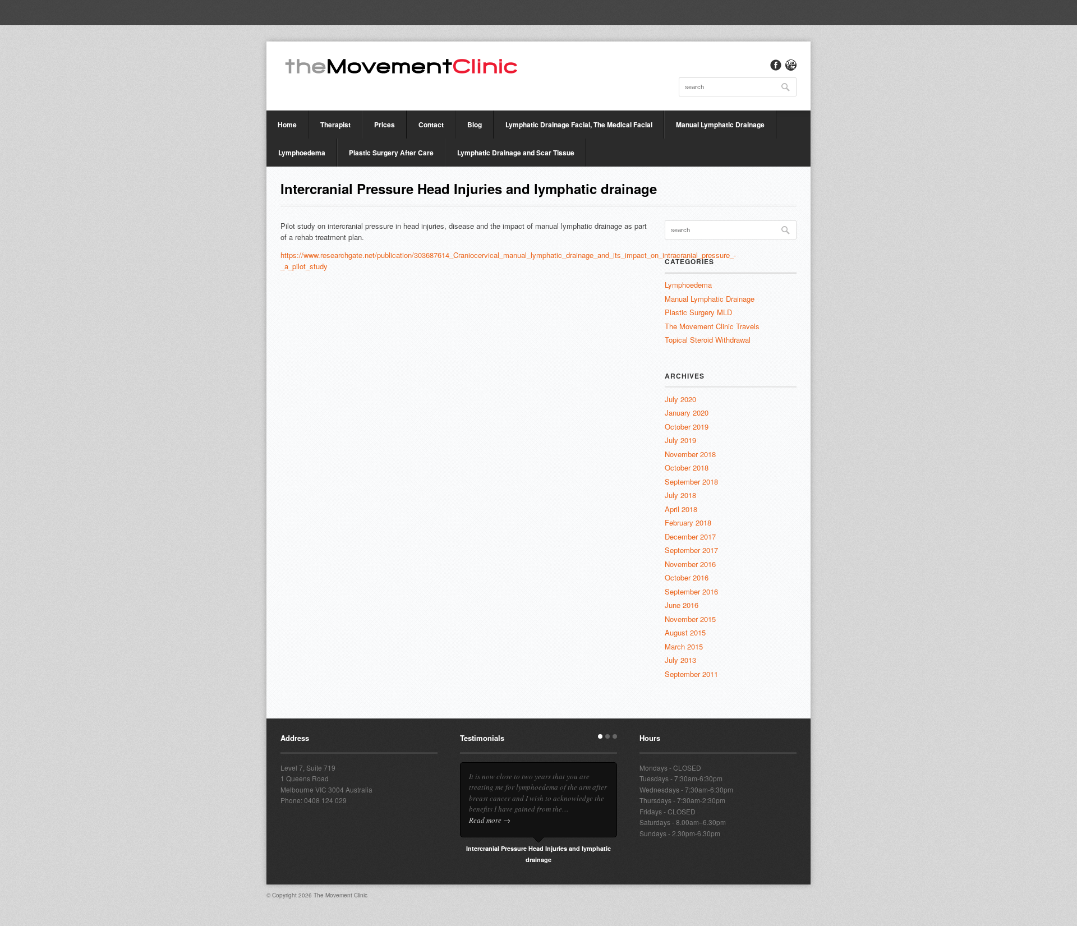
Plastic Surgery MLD (698, 312)
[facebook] (775, 65)
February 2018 (688, 522)
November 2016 (690, 564)
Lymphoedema (301, 153)
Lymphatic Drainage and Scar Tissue (515, 153)
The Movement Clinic (340, 895)
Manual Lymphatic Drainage (720, 124)
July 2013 (680, 660)
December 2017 (690, 536)
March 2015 (684, 646)
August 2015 (685, 632)
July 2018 (680, 495)
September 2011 (691, 674)
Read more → (489, 820)
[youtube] (791, 65)
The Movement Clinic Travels (712, 326)
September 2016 (691, 591)
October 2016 (686, 577)
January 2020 (686, 412)
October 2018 (686, 467)
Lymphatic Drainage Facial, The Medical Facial (578, 124)
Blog (474, 124)
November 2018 (690, 454)
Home (287, 124)
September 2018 (691, 481)
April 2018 (681, 509)
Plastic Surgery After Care (391, 153)
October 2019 (686, 426)
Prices (384, 124)
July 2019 (680, 440)
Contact (431, 124)
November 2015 (690, 619)
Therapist (335, 124)
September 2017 (691, 550)
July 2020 (680, 399)
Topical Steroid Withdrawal (708, 339)
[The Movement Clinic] (401, 65)
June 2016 (681, 605)
